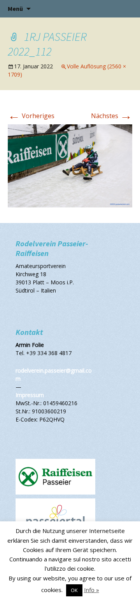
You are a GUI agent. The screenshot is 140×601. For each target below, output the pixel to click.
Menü (15, 8)
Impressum (30, 395)
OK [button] (74, 590)
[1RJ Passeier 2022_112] (70, 165)
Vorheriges (31, 115)
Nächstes (111, 115)
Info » (91, 590)
